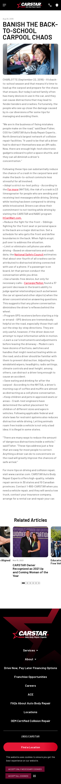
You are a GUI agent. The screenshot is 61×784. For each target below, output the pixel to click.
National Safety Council (29, 254)
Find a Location (30, 747)
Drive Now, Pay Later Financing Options (30, 668)
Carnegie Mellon (34, 282)
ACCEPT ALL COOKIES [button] (18, 776)
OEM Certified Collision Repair (30, 721)
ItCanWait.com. (12, 217)
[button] (35, 776)
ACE (30, 694)
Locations (30, 712)
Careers (30, 685)
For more (12, 189)
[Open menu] (4, 5)
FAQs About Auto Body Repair (30, 703)
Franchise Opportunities (30, 677)
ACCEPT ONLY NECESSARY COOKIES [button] (25, 769)
